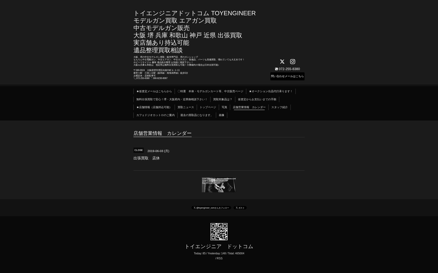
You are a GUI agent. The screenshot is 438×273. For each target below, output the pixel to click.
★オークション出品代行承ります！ (271, 91)
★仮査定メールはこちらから (154, 91)
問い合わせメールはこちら (287, 76)
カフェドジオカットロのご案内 (155, 115)
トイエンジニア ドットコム (219, 246)
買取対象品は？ (222, 99)
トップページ (208, 107)
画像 (221, 115)
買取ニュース (186, 107)
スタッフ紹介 (279, 107)
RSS (220, 258)
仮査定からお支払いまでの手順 (257, 99)
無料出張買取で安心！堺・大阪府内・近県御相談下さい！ (172, 99)
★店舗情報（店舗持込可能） (154, 107)
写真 (224, 107)
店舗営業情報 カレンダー (249, 107)
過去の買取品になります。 (196, 115)
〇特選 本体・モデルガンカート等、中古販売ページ (210, 91)
